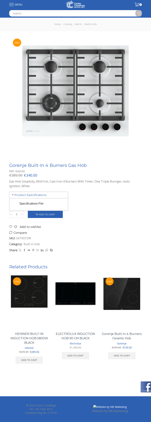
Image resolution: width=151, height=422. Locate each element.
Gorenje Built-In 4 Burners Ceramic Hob (122, 336)
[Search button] (138, 13)
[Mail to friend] (37, 250)
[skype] (51, 250)
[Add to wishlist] (42, 321)
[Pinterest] (33, 250)
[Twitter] (20, 250)
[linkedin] (42, 250)
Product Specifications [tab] (30, 195)
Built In (78, 24)
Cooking (68, 24)
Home (57, 24)
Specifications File (31, 203)
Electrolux (75, 343)
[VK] (29, 250)
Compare (20, 232)
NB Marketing (118, 411)
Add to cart (47, 214)
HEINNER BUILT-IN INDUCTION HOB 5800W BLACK (29, 338)
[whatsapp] (46, 250)
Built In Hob (91, 24)
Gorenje (122, 343)
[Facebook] (24, 250)
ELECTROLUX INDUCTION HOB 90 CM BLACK (75, 336)
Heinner (29, 348)
